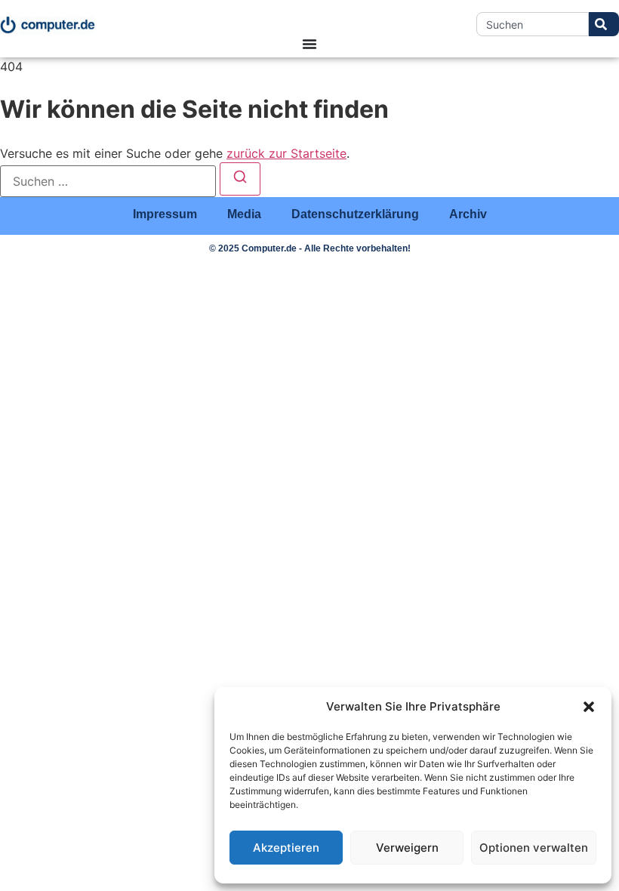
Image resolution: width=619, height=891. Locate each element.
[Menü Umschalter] (309, 43)
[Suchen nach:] (108, 181)
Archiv (468, 214)
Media (244, 214)
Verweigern (407, 847)
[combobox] (532, 24)
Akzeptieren (286, 847)
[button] (588, 706)
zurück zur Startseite (286, 153)
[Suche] (604, 24)
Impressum (165, 214)
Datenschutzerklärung (355, 214)
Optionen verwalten (533, 847)
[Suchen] (240, 179)
